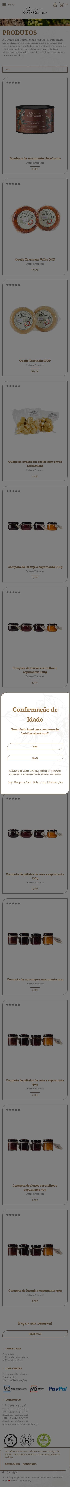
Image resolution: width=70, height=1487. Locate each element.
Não (35, 758)
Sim (35, 746)
